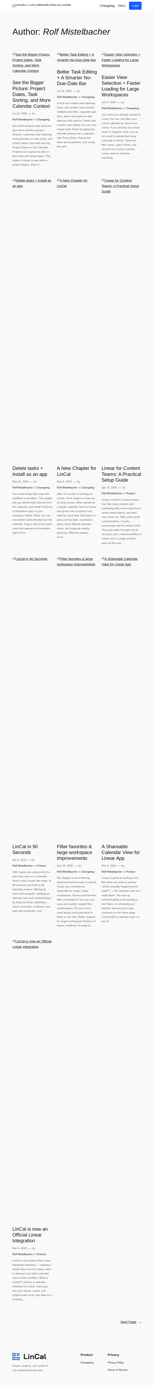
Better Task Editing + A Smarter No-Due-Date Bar (77, 77)
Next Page (131, 1322)
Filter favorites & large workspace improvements (74, 852)
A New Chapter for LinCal (76, 471)
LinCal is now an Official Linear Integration (30, 1235)
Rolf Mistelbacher (22, 119)
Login (135, 5)
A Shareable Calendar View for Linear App (121, 852)
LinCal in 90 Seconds (25, 849)
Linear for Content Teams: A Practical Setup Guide (121, 474)
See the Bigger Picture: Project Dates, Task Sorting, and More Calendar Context (31, 94)
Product (130, 493)
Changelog (43, 119)
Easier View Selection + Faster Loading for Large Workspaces (121, 86)
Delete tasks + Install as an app (29, 471)
